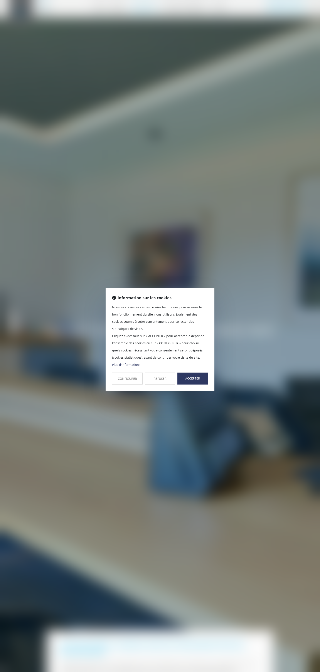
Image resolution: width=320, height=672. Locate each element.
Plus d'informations (126, 365)
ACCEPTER (192, 378)
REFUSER (160, 378)
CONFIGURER (127, 378)
